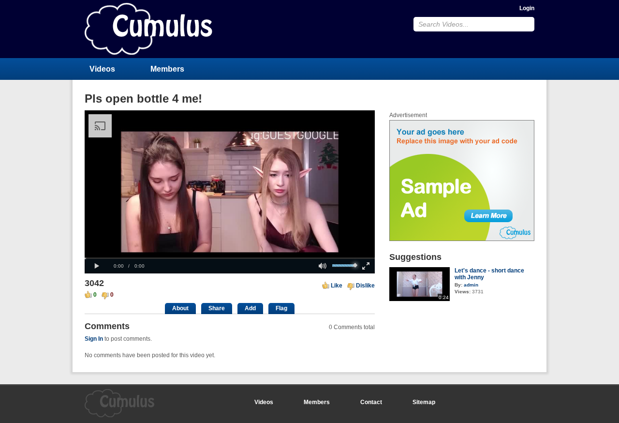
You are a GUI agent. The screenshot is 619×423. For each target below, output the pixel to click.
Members (167, 69)
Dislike (365, 285)
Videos (102, 69)
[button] (97, 266)
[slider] (230, 258)
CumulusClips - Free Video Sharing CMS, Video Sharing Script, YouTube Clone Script (148, 29)
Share (216, 308)
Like (336, 285)
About (180, 308)
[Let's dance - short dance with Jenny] (419, 299)
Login (526, 8)
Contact (371, 402)
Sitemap (424, 402)
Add (250, 308)
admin (471, 284)
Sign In (94, 338)
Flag (281, 308)
